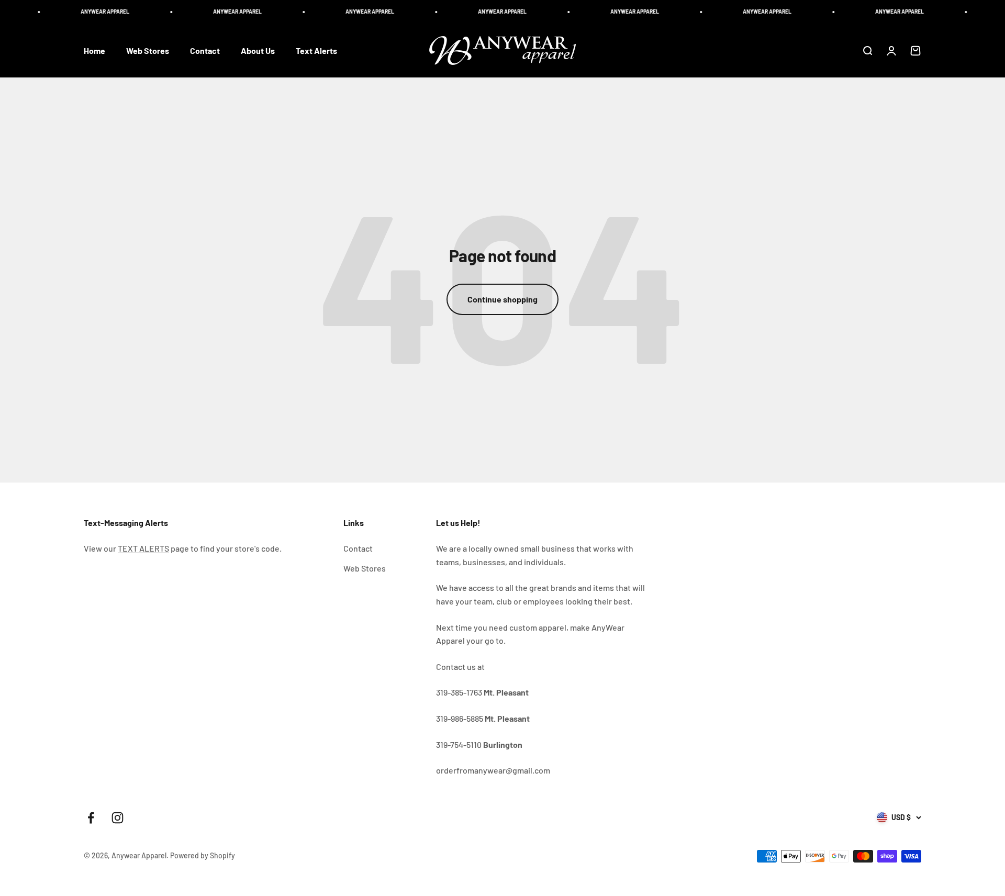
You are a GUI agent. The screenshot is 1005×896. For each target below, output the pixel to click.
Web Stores (147, 50)
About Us (258, 50)
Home (94, 50)
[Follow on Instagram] (117, 818)
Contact (205, 50)
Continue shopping (502, 299)
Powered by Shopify (202, 855)
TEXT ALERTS (143, 548)
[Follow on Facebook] (91, 818)
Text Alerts (316, 50)
